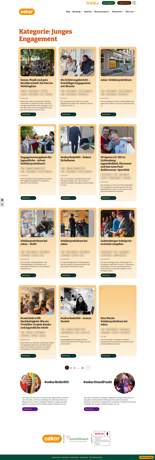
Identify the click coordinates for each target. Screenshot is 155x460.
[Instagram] (91, 4)
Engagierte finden (124, 3)
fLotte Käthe (84, 457)
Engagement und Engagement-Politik (35, 168)
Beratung (76, 12)
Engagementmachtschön (120, 255)
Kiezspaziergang (25, 255)
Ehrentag (24, 94)
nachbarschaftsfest (33, 94)
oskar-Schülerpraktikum (116, 79)
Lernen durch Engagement (85, 91)
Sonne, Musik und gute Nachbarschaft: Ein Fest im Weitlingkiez (37, 83)
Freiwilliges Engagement (115, 178)
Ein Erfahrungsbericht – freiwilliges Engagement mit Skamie (76, 83)
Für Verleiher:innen (95, 457)
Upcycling (42, 335)
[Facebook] (87, 4)
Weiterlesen (26, 114)
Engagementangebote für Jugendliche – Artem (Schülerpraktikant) (36, 160)
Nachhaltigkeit (25, 335)
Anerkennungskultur (107, 174)
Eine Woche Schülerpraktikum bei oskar (114, 321)
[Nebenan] (94, 3)
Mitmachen (117, 12)
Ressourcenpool (101, 12)
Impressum (65, 457)
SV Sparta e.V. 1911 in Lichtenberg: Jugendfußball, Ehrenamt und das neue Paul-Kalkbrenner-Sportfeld (116, 163)
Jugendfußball (127, 178)
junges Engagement (71, 94)
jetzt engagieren (108, 3)
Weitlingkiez (49, 94)
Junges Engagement (34, 91)
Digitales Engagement (32, 252)
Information (29, 332)
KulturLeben (74, 457)
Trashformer (34, 335)
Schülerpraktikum (83, 94)
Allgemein (24, 91)
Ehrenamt (104, 178)
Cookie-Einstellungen (146, 457)
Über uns (129, 12)
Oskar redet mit (85, 332)
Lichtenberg (44, 91)
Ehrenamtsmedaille (106, 255)
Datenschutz (56, 457)
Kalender (88, 12)
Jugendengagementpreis (67, 332)
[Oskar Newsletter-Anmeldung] (97, 3)
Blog (68, 12)
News (42, 94)
